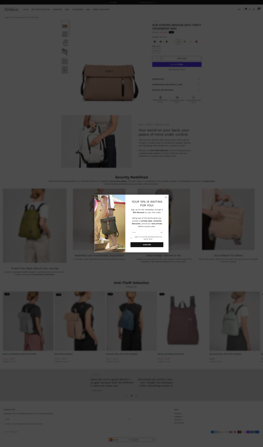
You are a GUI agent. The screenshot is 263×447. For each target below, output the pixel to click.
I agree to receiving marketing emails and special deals (148, 238)
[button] (146, 244)
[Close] (165, 197)
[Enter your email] (161, 232)
